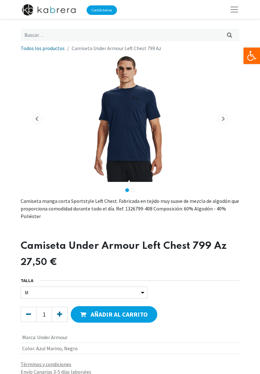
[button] (37, 118)
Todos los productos (43, 48)
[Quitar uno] (28, 314)
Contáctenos (101, 10)
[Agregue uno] (60, 314)
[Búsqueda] (229, 35)
